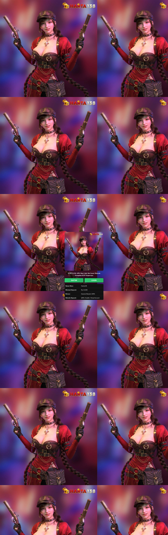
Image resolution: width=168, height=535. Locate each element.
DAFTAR (74, 280)
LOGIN (94, 280)
